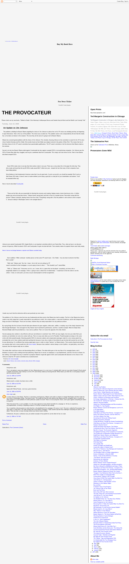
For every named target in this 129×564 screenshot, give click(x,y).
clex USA (107, 126)
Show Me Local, (116, 126)
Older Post (84, 424)
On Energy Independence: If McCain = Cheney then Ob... (109, 399)
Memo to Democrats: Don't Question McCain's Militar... (108, 390)
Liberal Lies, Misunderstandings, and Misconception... (108, 464)
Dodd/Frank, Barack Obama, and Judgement (105, 435)
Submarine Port (102, 144)
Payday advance (95, 281)
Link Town (108, 131)
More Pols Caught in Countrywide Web (104, 474)
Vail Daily (118, 136)
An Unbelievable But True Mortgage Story (104, 540)
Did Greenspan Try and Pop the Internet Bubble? (106, 507)
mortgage (38, 360)
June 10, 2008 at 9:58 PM (14, 391)
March (96, 547)
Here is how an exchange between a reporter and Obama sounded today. (22, 250)
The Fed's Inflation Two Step (101, 416)
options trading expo (103, 241)
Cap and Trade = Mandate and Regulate (104, 535)
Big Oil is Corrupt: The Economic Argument (105, 430)
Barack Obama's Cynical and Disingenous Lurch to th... (108, 407)
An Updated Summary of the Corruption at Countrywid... (108, 431)
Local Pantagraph (117, 131)
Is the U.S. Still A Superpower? (101, 519)
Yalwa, (101, 122)
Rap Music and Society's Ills (101, 505)
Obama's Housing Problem (100, 402)
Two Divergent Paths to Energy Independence (106, 452)
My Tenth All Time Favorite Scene (102, 531)
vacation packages (105, 246)
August (96, 382)
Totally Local (94, 137)
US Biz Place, (115, 137)
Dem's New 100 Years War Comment (103, 492)
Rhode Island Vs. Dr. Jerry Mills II (102, 509)
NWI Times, (97, 133)
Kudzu (103, 124)
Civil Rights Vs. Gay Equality (101, 406)
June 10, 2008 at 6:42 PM (14, 383)
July (95, 383)
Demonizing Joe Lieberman (100, 459)
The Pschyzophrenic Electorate (102, 524)
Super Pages (94, 122)
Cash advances (94, 280)
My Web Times (99, 131)
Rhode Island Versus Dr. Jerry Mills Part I (104, 526)
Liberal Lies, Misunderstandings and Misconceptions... (108, 404)
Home (44, 424)
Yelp (126, 120)
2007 (93, 552)
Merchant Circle (115, 122)
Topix (121, 122)
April (95, 545)
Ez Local (97, 124)
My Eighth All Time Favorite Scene (103, 541)
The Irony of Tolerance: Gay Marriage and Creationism (108, 449)
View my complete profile (97, 561)
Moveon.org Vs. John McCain (101, 450)
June (95, 385)
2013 (93, 364)
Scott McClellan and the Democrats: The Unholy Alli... (108, 528)
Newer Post (5, 424)
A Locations (99, 126)
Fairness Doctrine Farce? (100, 425)
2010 (93, 370)
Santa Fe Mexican (102, 135)
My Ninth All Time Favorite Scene (102, 536)
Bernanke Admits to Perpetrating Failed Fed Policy (107, 523)
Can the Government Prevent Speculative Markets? (107, 529)
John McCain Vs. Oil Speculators (102, 480)
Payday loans (94, 177)
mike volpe (10, 394)
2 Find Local (108, 124)
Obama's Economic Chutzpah (101, 419)
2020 (93, 352)
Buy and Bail (96, 485)
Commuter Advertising (96, 255)
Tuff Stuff (123, 136)
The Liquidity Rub (98, 444)
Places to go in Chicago (104, 137)
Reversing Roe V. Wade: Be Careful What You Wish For (108, 504)
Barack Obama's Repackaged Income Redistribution (107, 394)
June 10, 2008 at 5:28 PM (14, 375)
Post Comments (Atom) (16, 427)
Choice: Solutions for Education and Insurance (106, 397)
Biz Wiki (101, 128)
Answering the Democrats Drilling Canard (104, 418)
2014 (93, 363)
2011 (93, 368)
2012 (93, 366)
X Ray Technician (107, 179)
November (97, 376)
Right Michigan (94, 258)
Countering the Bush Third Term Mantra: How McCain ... (108, 428)
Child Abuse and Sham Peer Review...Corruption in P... (108, 413)
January (96, 550)
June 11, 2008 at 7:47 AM (14, 416)
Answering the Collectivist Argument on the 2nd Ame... (108, 389)
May (95, 543)
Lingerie (92, 308)
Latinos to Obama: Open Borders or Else (104, 481)
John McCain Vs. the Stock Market (103, 495)
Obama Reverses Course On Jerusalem (104, 512)
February (96, 548)
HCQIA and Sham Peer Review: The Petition (105, 426)
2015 (93, 361)
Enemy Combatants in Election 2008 (103, 454)
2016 (93, 359)
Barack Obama (10, 360)
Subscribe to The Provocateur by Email (101, 339)
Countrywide (20, 184)
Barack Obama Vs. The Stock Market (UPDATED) (107, 514)
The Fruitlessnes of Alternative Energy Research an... (108, 433)
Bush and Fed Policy (99, 490)
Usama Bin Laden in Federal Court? (103, 447)
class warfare (17, 360)
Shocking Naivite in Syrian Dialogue (103, 516)
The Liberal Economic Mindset (101, 533)
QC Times (107, 128)
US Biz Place (102, 136)
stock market (32, 344)
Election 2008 (32, 360)
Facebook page (115, 128)
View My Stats (94, 342)
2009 (93, 371)
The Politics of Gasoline (100, 440)
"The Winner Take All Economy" (102, 457)
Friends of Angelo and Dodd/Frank (102, 445)
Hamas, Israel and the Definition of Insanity (105, 455)
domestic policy (24, 360)
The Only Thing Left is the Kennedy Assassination (107, 493)
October (96, 378)
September (97, 380)
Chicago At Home (106, 133)
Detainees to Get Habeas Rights (102, 483)
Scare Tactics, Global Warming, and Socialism (106, 392)
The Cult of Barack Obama (100, 521)
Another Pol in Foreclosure (100, 517)
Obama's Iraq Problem (99, 387)
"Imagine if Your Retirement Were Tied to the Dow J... (108, 473)
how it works (8, 41)
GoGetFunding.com (15, 41)
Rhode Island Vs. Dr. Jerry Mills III (102, 500)
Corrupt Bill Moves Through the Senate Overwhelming (108, 421)
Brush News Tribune (117, 133)
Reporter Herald (111, 135)
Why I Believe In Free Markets (101, 510)
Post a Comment (7, 420)
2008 (93, 373)
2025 (93, 349)
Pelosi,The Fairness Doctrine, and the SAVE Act (106, 414)
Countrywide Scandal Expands (101, 438)
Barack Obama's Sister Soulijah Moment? (104, 462)
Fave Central (123, 137)
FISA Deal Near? (98, 442)
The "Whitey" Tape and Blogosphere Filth (104, 538)
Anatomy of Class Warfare (100, 461)
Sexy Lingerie (100, 308)
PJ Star (92, 131)
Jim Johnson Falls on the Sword (102, 488)
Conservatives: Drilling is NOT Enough (104, 476)
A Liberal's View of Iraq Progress (102, 486)
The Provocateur (26, 112)
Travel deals (93, 246)
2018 (93, 356)
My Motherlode (111, 136)
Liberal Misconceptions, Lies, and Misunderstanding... (108, 469)
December (97, 375)
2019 (93, 354)
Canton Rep (124, 135)
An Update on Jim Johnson (100, 497)
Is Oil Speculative (98, 409)
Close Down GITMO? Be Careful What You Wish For (107, 478)
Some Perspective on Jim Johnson (103, 502)
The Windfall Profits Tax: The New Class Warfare (106, 499)
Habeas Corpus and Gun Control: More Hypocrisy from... (108, 395)
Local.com (106, 122)
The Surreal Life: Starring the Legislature (104, 400)
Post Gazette (94, 136)
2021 (93, 351)
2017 (93, 358)
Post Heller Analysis (99, 411)
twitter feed (124, 128)
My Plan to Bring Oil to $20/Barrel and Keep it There (107, 466)
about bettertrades (105, 242)
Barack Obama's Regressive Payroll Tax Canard (106, 471)
